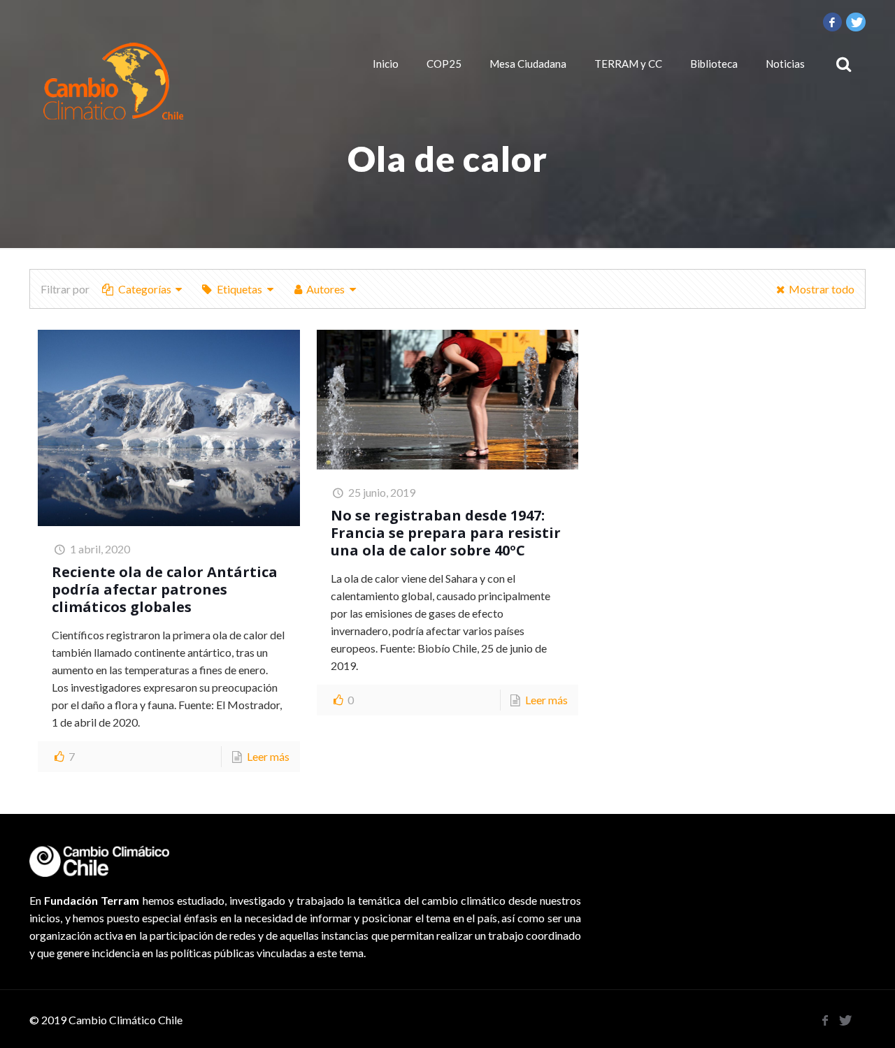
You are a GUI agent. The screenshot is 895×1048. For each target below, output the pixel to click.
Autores (325, 289)
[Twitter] (856, 21)
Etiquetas (239, 289)
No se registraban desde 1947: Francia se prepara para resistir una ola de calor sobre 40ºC (446, 533)
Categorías (144, 289)
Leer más (268, 756)
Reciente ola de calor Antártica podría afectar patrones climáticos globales (165, 589)
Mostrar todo (821, 289)
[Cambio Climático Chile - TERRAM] (113, 81)
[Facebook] (833, 21)
